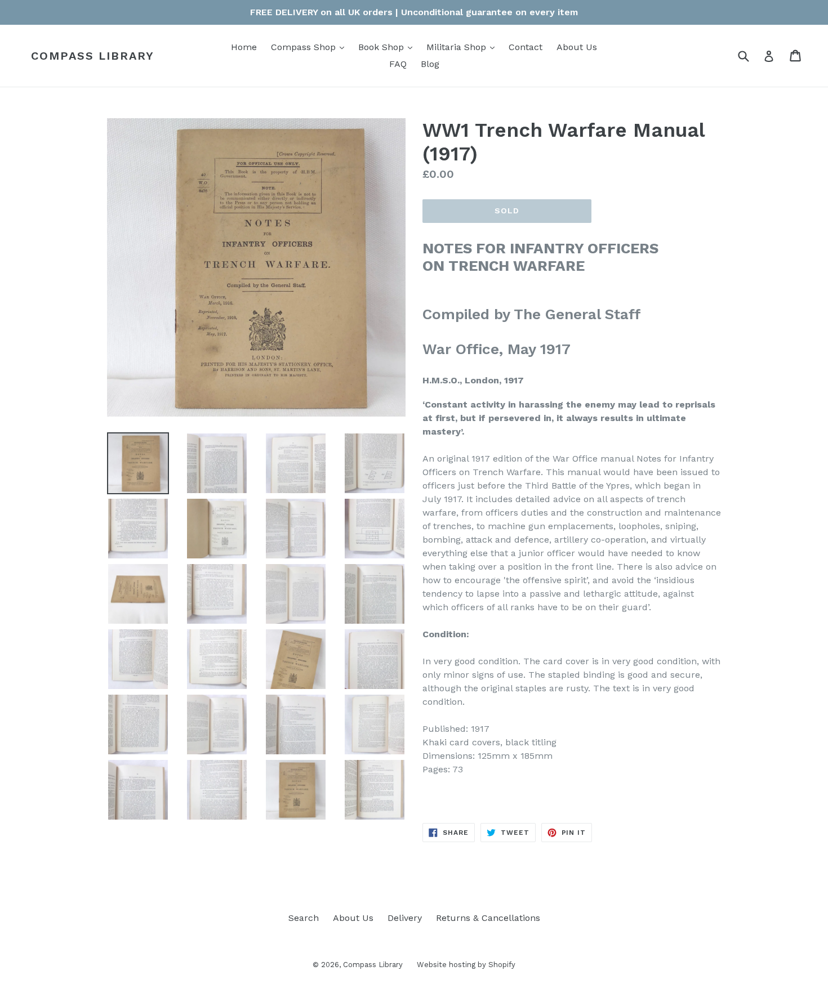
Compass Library (92, 55)
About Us (577, 47)
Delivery (405, 917)
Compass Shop (310, 46)
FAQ (398, 64)
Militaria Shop (463, 46)
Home (244, 47)
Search (303, 917)
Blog (430, 64)
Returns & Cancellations (488, 917)
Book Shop (388, 46)
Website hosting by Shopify (466, 964)
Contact (525, 47)
